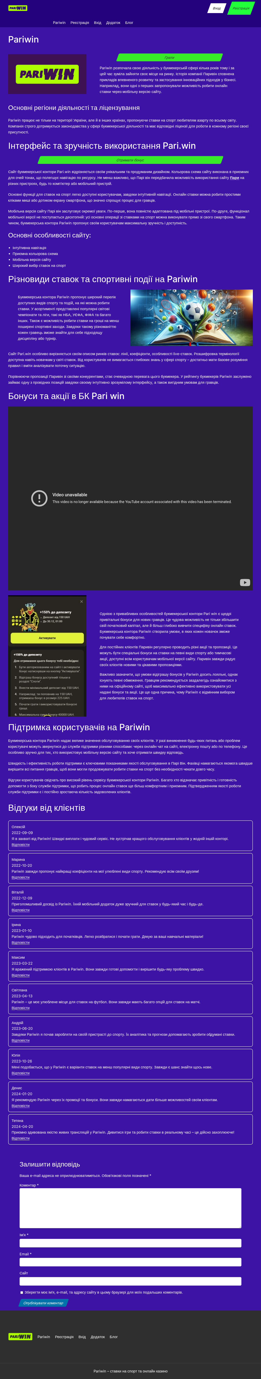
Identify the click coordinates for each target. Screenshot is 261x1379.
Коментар (29, 1185)
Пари (234, 177)
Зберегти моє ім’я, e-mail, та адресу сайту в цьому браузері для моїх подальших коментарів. (104, 1292)
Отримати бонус (130, 160)
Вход (216, 8)
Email (26, 1254)
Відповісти (21, 844)
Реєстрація (241, 8)
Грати (169, 57)
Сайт (24, 1273)
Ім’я (24, 1234)
